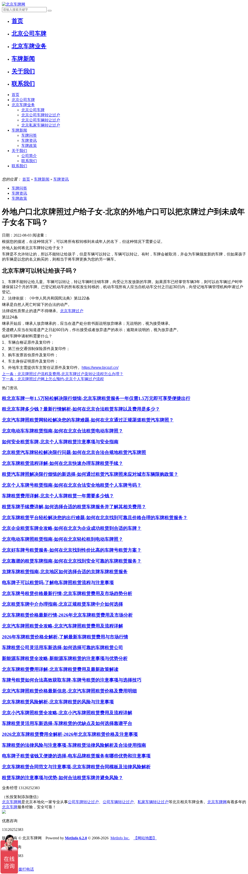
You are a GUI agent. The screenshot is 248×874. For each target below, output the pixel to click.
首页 (15, 95)
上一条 (62, 374)
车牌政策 (29, 145)
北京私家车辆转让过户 (40, 125)
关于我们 (19, 151)
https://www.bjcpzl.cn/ (100, 367)
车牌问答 (29, 135)
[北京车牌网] (13, 4)
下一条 (53, 379)
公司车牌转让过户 (83, 802)
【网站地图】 (145, 838)
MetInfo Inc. (120, 838)
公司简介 (29, 156)
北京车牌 (9, 807)
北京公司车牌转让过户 (40, 115)
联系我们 (29, 161)
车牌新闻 (19, 130)
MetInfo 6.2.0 (76, 838)
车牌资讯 (29, 140)
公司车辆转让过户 (118, 802)
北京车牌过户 (71, 311)
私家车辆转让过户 (153, 802)
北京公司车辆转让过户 (40, 120)
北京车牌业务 (23, 105)
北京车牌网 (11, 802)
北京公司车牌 (23, 100)
